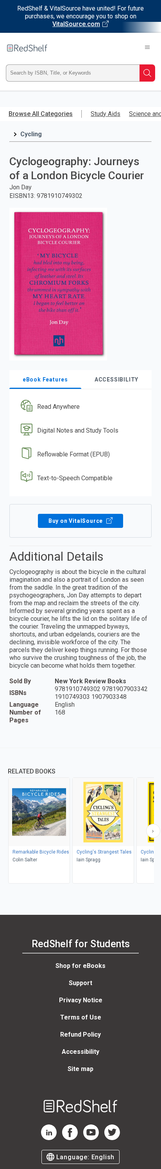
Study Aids (105, 114)
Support (80, 983)
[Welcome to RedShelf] (27, 48)
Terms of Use (80, 1017)
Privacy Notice (80, 1000)
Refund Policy (80, 1034)
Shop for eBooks (80, 965)
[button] (79, 407)
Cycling (31, 134)
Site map (80, 1069)
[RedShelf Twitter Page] (112, 1138)
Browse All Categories (41, 114)
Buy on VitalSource (76, 521)
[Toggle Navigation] (147, 48)
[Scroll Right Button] (153, 831)
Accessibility (80, 1051)
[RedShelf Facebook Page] (70, 1138)
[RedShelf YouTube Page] (91, 1138)
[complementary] (80, 817)
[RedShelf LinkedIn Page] (49, 1138)
